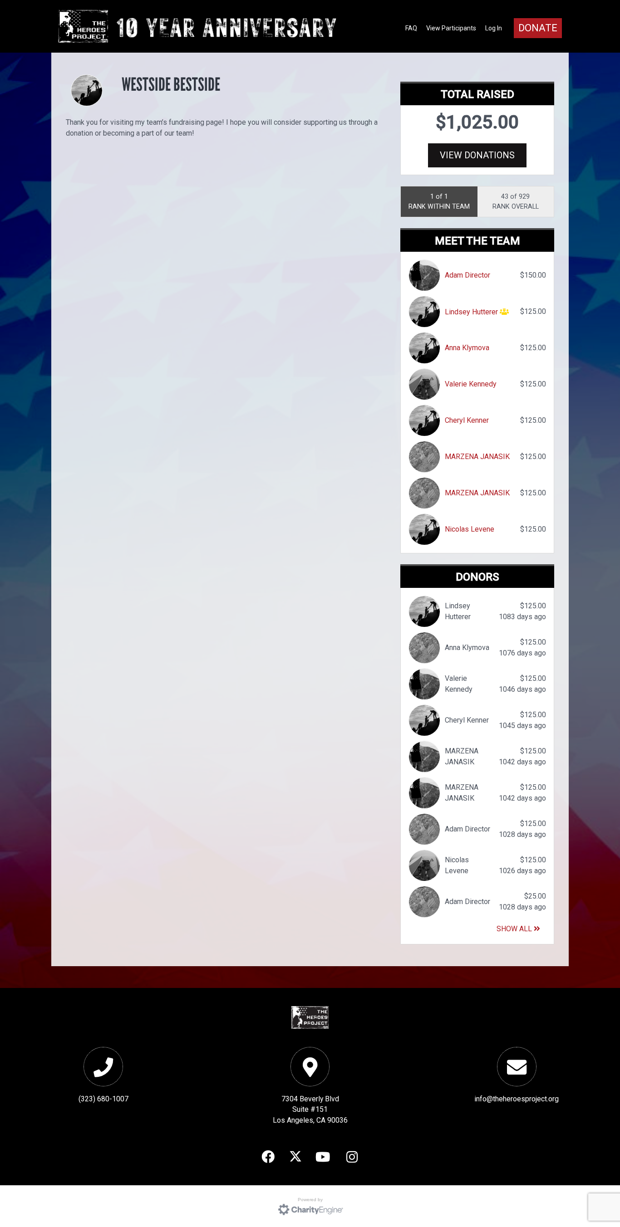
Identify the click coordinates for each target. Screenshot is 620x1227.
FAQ (411, 28)
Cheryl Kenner (467, 420)
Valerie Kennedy (471, 384)
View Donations (477, 155)
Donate (537, 28)
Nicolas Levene (469, 529)
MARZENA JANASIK (477, 456)
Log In (493, 28)
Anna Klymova (467, 347)
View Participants (451, 28)
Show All (515, 928)
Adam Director (467, 275)
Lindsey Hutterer (471, 312)
